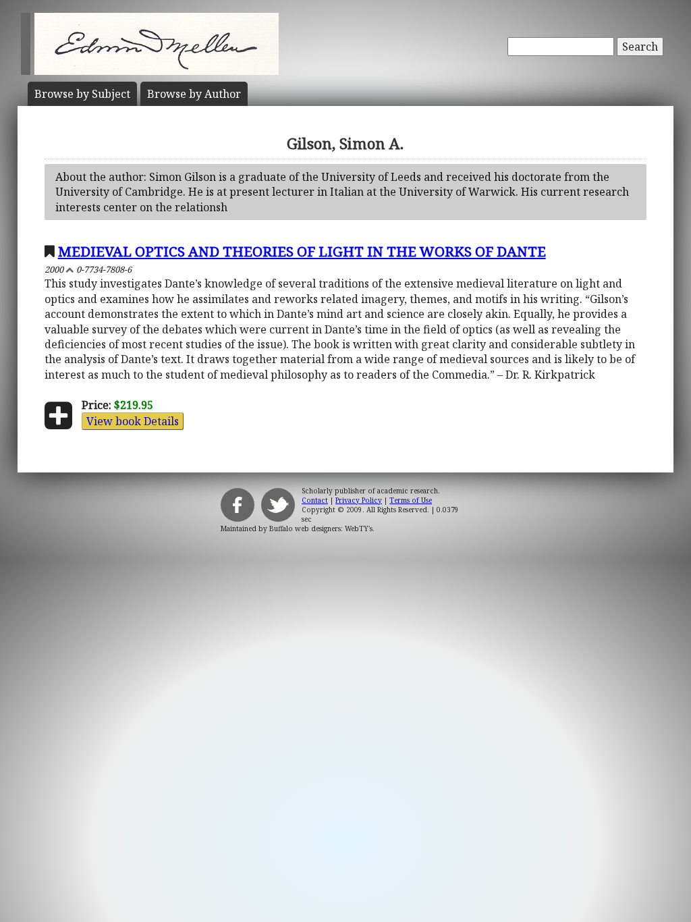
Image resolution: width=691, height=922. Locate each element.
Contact (315, 500)
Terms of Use (410, 500)
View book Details (132, 421)
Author (194, 93)
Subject (82, 93)
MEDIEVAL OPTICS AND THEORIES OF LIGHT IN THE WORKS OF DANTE (302, 251)
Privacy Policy (358, 500)
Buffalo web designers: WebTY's (320, 528)
